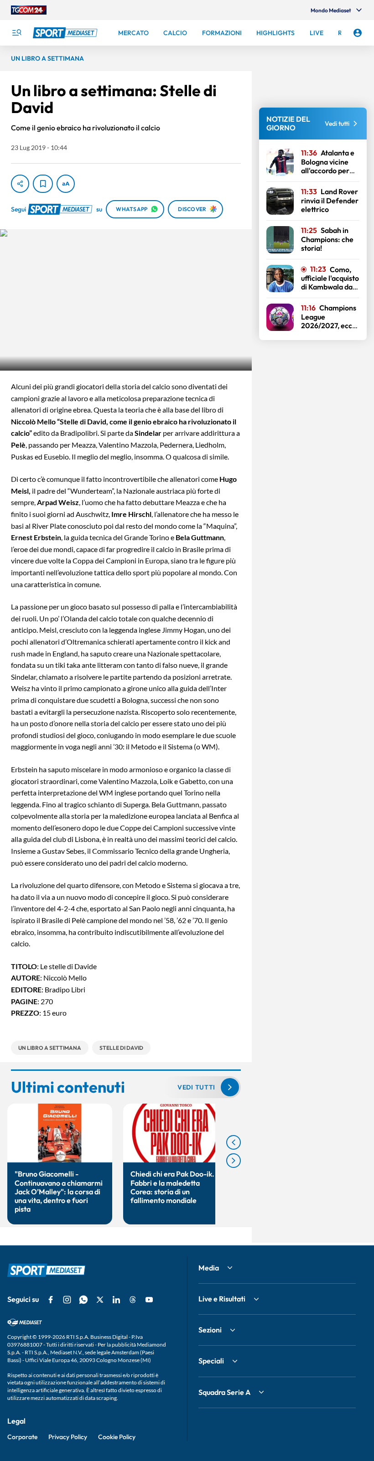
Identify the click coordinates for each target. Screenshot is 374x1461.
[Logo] (66, 32)
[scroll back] (233, 1142)
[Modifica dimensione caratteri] (66, 184)
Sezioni (210, 1329)
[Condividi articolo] (20, 184)
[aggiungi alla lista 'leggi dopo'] (43, 184)
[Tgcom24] (29, 10)
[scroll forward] (233, 1160)
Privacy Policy (67, 1437)
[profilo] (357, 32)
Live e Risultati (221, 1298)
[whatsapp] (83, 1299)
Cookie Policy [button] (116, 1437)
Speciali (211, 1360)
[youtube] (149, 1299)
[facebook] (50, 1299)
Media (208, 1267)
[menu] (16, 32)
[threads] (132, 1299)
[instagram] (67, 1299)
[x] (99, 1299)
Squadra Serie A (224, 1392)
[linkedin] (116, 1299)
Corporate (22, 1437)
